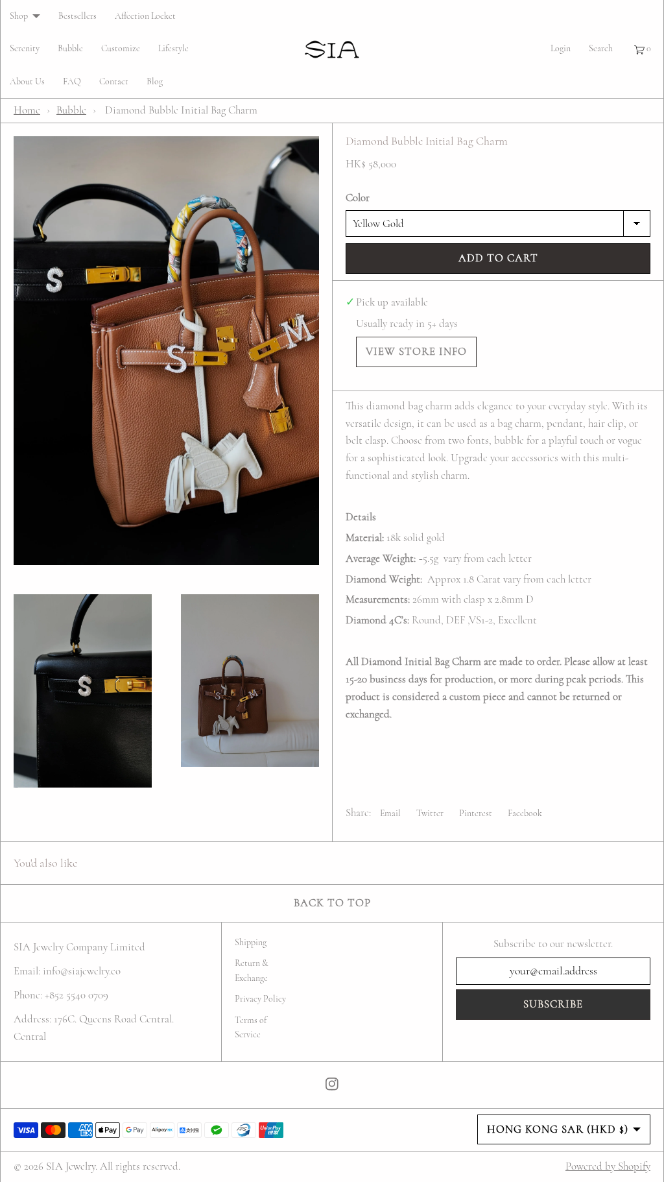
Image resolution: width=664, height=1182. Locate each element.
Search (601, 48)
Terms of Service (251, 1027)
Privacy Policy (260, 998)
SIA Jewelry (70, 1166)
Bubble (70, 48)
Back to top (332, 903)
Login (561, 48)
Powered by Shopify (607, 1166)
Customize (120, 48)
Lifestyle (173, 48)
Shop (19, 15)
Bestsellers (77, 15)
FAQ (72, 81)
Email (390, 813)
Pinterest (475, 813)
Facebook (525, 813)
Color (358, 197)
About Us (27, 81)
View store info (416, 351)
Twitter (430, 813)
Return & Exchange (251, 970)
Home (27, 110)
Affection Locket (145, 15)
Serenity (25, 48)
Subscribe (553, 1004)
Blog (155, 81)
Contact (113, 81)
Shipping (251, 942)
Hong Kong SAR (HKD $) (557, 1129)
